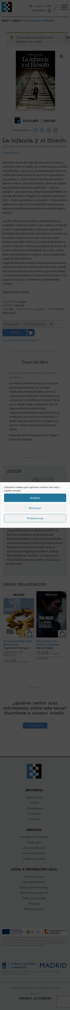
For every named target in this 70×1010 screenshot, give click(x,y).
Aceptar (35, 497)
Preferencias (35, 518)
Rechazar (35, 508)
